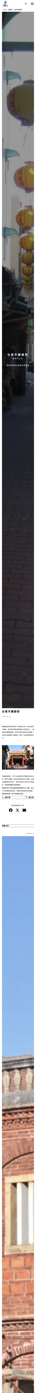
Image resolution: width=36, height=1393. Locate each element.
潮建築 (10, 9)
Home (5, 9)
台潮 (11, 3)
